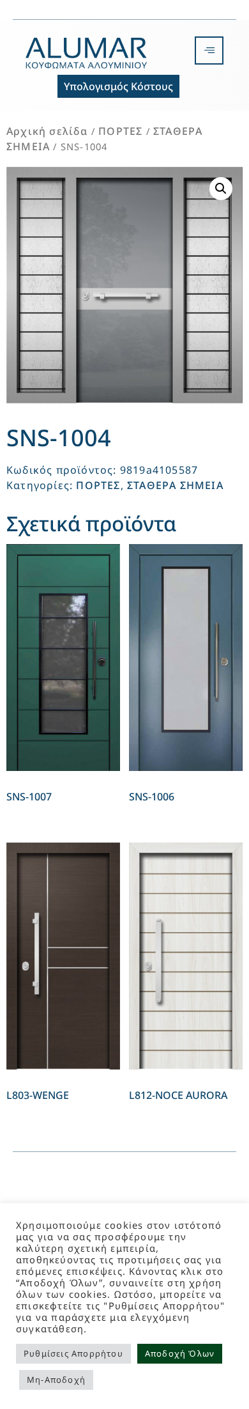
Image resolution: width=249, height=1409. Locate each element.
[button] (220, 188)
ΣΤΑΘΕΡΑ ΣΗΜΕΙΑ (175, 485)
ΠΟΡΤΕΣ (120, 131)
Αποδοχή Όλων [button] (180, 1353)
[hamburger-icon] (209, 50)
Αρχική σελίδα (47, 131)
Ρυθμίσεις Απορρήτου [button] (73, 1353)
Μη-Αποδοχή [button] (56, 1379)
